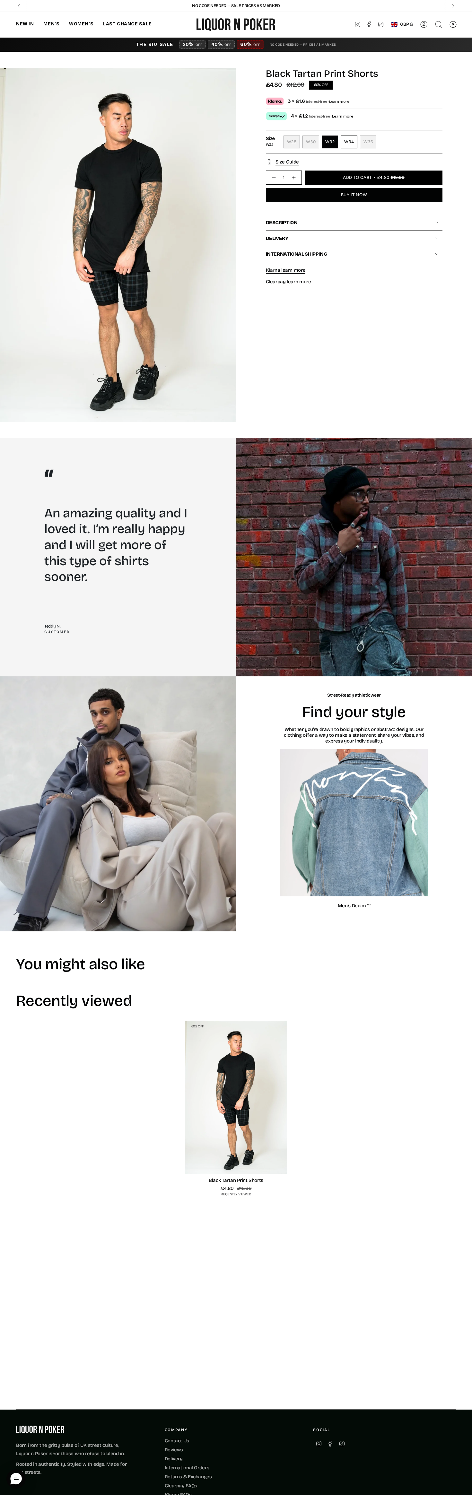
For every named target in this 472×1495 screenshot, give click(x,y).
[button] (25, 24)
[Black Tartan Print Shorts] (236, 1097)
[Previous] (19, 6)
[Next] (453, 6)
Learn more (339, 101)
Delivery (277, 238)
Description (282, 222)
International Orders (187, 1468)
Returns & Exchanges (188, 1477)
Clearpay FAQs (181, 1486)
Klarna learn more (286, 270)
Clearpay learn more (288, 282)
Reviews (174, 1450)
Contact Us (177, 1441)
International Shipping (297, 254)
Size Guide (287, 162)
